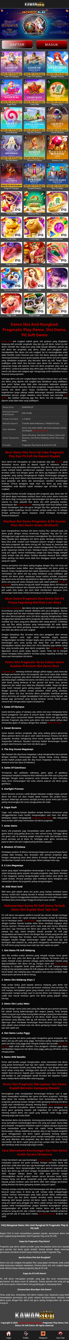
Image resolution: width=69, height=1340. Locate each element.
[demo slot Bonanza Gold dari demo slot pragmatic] (57, 147)
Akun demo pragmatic (12, 608)
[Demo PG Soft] (11, 202)
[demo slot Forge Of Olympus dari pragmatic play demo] (11, 175)
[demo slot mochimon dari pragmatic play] (11, 147)
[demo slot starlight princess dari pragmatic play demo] (57, 63)
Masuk (51, 44)
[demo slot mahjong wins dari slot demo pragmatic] (57, 91)
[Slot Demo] (11, 303)
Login (8, 1337)
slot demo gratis (45, 1160)
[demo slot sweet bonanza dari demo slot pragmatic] (11, 119)
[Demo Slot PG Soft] (11, 252)
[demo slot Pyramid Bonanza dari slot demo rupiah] (34, 175)
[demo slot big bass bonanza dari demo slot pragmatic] (34, 119)
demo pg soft (61, 963)
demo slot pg (57, 648)
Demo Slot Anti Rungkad (30, 1322)
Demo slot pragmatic (57, 1104)
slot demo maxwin (47, 1213)
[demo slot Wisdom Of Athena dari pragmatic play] (34, 147)
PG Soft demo (29, 920)
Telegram (43, 1337)
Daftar (17, 44)
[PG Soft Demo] (11, 227)
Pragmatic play (8, 671)
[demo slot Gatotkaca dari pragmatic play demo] (34, 63)
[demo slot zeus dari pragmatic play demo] (11, 63)
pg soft (59, 461)
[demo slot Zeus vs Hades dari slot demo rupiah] (57, 175)
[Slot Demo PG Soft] (11, 278)
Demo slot (7, 341)
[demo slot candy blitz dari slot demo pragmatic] (34, 91)
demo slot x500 (54, 722)
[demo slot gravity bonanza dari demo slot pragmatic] (57, 119)
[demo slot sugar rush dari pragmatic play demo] (11, 91)
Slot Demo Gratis (40, 430)
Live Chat (60, 1337)
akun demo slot (24, 504)
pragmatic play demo (42, 817)
